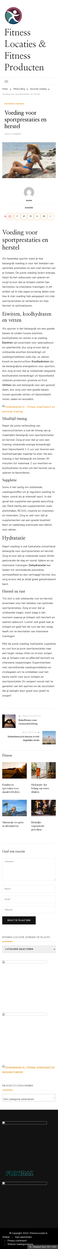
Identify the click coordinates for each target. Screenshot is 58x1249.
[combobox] (29, 1097)
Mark (29, 200)
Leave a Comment (12, 134)
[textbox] (29, 1099)
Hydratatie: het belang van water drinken (40, 788)
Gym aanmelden (23, 1237)
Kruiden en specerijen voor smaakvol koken (10, 788)
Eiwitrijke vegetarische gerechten (37, 826)
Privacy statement (17, 1240)
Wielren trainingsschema (20, 1244)
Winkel (6, 1237)
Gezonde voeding (14, 104)
